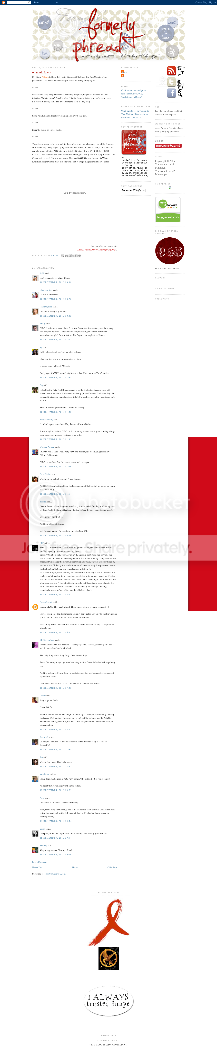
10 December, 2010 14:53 (56, 594)
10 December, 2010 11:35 (56, 377)
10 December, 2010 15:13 (56, 632)
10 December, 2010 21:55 (56, 749)
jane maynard (46, 306)
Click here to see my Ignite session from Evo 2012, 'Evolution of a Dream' (133, 93)
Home (75, 867)
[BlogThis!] (70, 255)
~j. (41, 347)
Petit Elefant (45, 474)
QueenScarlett (46, 602)
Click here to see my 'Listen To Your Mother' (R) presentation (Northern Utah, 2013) (135, 114)
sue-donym (45, 773)
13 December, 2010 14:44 (56, 820)
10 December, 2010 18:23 (56, 729)
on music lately (41, 72)
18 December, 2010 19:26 (56, 854)
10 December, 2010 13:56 (56, 535)
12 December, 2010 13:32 (56, 790)
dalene (43, 501)
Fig (41, 385)
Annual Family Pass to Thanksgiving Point (96, 249)
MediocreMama (47, 640)
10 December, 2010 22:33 (56, 766)
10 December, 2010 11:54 (56, 493)
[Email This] (66, 255)
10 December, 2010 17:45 (56, 687)
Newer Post (37, 867)
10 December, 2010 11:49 (56, 466)
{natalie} (44, 737)
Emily (42, 323)
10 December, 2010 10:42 (56, 315)
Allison (45, 76)
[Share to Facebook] (76, 255)
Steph (42, 828)
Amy (42, 797)
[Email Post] (62, 255)
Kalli (42, 273)
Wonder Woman (47, 446)
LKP (42, 543)
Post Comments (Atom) (55, 873)
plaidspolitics (46, 290)
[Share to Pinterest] (79, 255)
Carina (43, 695)
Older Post (112, 867)
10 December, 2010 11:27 (56, 339)
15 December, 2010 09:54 (56, 837)
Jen (41, 757)
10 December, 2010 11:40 (56, 411)
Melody (43, 845)
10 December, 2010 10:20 (56, 298)
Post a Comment (39, 861)
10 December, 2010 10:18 (56, 282)
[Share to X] (73, 255)
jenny (124, 71)
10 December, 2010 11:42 (56, 439)
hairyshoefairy (46, 419)
